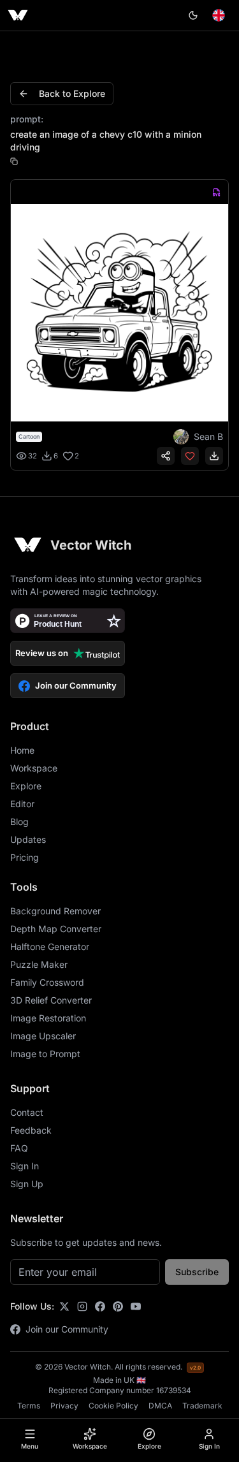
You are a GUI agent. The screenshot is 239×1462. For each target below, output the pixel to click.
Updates (28, 839)
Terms (28, 1405)
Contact (26, 1112)
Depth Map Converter (55, 928)
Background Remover (55, 910)
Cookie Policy (113, 1405)
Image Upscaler (43, 1035)
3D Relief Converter (51, 1000)
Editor (22, 803)
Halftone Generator (49, 946)
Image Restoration (48, 1017)
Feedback (31, 1130)
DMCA (160, 1405)
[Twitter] (64, 1306)
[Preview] (120, 313)
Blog (19, 821)
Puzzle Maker (39, 964)
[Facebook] (100, 1306)
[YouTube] (136, 1306)
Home (22, 750)
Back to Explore (72, 93)
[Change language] (218, 15)
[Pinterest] (118, 1306)
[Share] (166, 456)
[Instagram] (82, 1306)
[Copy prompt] (14, 161)
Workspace (33, 768)
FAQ (19, 1148)
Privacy (64, 1405)
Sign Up (26, 1183)
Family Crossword (47, 982)
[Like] (190, 456)
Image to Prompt (45, 1053)
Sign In (24, 1165)
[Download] (214, 456)
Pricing (24, 857)
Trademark (202, 1405)
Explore (25, 785)
